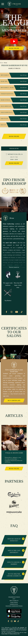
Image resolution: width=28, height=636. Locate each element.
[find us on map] (6, 154)
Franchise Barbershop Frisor (14, 606)
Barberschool (14, 604)
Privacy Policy (4, 633)
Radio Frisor (14, 602)
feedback (11, 628)
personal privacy (4, 628)
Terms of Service (13, 633)
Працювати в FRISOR (14, 597)
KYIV (14, 598)
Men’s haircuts (14, 600)
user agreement (20, 627)
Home (1, 62)
